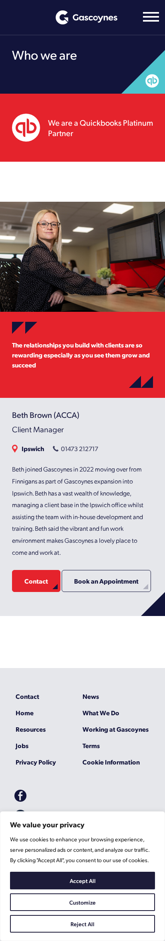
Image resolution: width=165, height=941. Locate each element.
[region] (82, 876)
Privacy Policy (36, 762)
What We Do (100, 712)
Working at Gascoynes (115, 729)
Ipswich (33, 448)
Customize (82, 902)
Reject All (82, 923)
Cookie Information (111, 762)
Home (25, 712)
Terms (91, 745)
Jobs (22, 745)
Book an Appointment (106, 581)
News (90, 696)
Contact (36, 581)
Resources (31, 729)
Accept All (83, 880)
